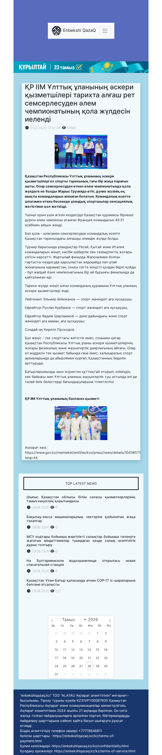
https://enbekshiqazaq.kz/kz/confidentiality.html (90, 746)
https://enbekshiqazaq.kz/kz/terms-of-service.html (94, 751)
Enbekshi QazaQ (79, 30)
